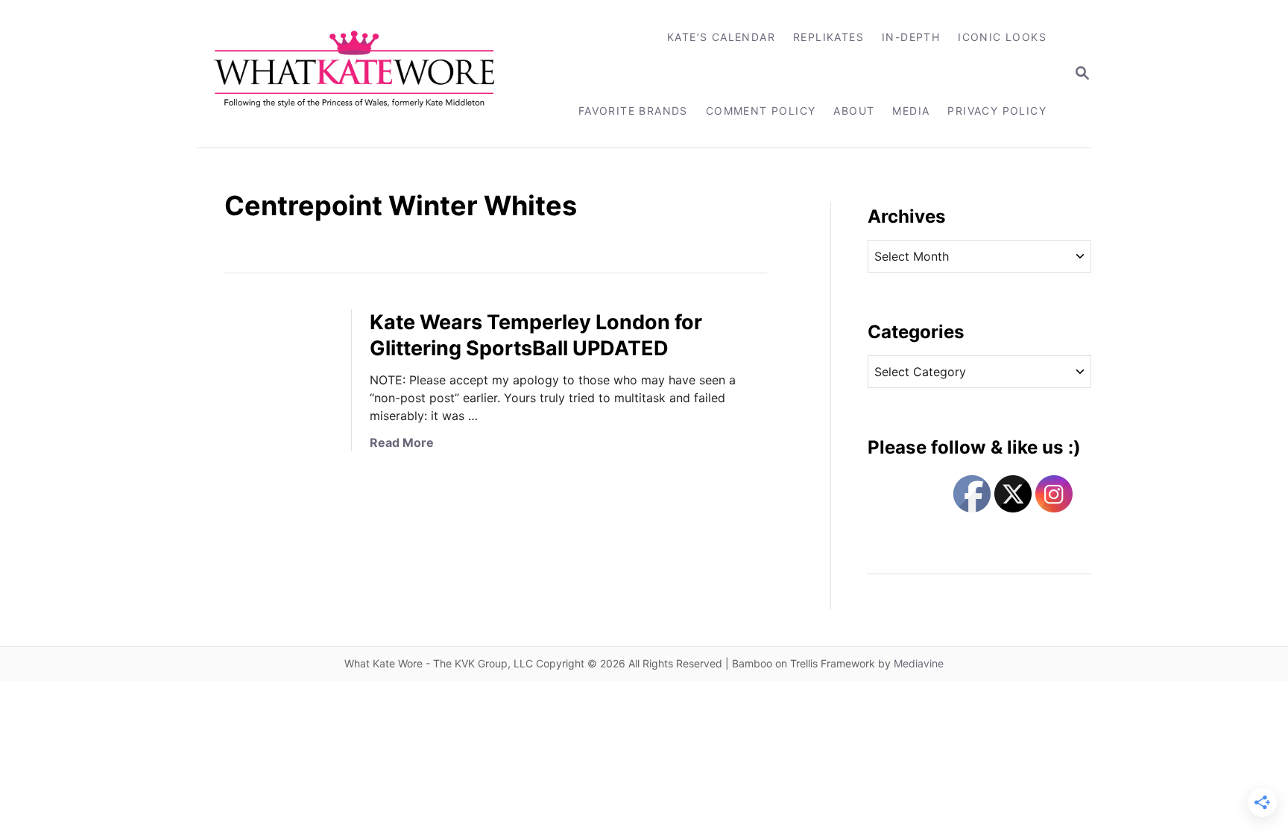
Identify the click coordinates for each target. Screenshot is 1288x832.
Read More (402, 442)
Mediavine (919, 663)
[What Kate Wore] (364, 73)
